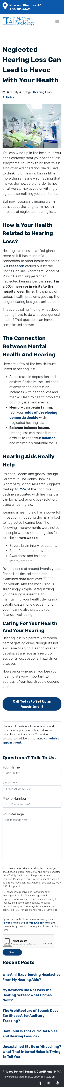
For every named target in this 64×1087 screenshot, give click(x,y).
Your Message (13, 814)
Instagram (49, 1083)
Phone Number (14, 799)
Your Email (11, 783)
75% (22, 489)
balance (48, 438)
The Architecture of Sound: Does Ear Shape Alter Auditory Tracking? (30, 1016)
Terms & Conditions (37, 922)
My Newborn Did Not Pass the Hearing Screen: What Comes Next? (27, 995)
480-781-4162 (19, 9)
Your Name (11, 767)
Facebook (40, 1083)
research (16, 266)
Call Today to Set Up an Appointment (32, 704)
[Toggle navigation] (57, 21)
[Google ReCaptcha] (32, 941)
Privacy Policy (11, 922)
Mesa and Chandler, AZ (25, 5)
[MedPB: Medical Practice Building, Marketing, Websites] (18, 1076)
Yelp (57, 1083)
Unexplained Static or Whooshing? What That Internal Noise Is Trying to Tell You (32, 1052)
